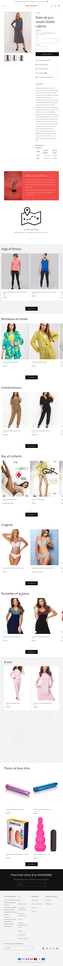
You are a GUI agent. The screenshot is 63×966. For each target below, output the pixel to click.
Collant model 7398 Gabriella (10, 499)
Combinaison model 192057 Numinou (41, 430)
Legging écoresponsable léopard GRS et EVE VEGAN (44, 292)
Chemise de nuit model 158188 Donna (41, 636)
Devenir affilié (21, 934)
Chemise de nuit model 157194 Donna (12, 636)
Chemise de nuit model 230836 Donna (42, 749)
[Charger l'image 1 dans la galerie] (7, 58)
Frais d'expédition (47, 33)
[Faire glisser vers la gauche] (28, 239)
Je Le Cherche (23, 962)
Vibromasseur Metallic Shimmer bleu (42, 809)
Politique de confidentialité (22, 908)
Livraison (20, 919)
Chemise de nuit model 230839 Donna (15, 749)
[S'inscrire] (44, 884)
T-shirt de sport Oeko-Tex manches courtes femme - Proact (15, 292)
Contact (20, 931)
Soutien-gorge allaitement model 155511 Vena (43, 568)
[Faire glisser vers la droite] (35, 239)
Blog (19, 900)
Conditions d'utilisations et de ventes (23, 925)
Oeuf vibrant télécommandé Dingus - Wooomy (17, 854)
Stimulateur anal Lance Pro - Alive (41, 854)
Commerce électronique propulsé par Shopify (36, 962)
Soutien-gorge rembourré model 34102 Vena (13, 568)
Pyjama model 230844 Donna (13, 703)
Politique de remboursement (22, 914)
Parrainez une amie (23, 938)
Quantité (38, 45)
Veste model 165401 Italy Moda (39, 362)
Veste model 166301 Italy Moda (10, 362)
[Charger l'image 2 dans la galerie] (14, 58)
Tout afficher (31, 308)
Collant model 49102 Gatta (38, 499)
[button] (3, 6)
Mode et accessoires (37, 904)
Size (36, 37)
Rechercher (35, 900)
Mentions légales (22, 904)
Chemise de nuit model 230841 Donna (42, 703)
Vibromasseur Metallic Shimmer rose (14, 809)
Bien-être (34, 907)
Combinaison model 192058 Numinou (12, 430)
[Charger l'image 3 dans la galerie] (21, 58)
